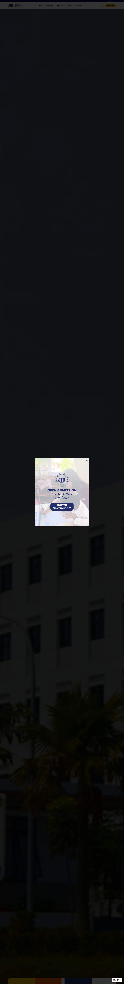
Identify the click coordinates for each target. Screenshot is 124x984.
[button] (86, 460)
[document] (62, 492)
